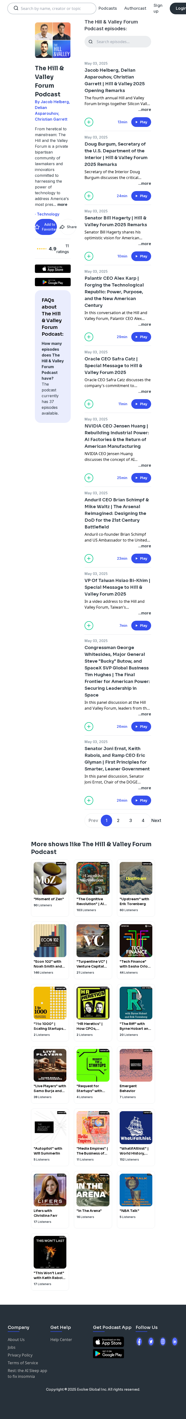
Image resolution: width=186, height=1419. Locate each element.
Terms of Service (23, 1362)
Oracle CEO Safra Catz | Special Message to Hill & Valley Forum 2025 (113, 365)
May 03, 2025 (96, 63)
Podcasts (107, 8)
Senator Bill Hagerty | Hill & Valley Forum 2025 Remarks (116, 221)
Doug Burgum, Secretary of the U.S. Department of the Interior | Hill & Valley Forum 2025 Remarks (116, 154)
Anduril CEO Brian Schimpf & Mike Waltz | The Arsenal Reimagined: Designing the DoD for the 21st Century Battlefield (117, 513)
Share (71, 227)
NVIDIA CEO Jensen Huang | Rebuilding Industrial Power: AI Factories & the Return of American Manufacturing (117, 436)
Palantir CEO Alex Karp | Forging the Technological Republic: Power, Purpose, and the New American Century (114, 292)
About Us (16, 1339)
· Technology (47, 214)
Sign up (158, 8)
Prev (93, 820)
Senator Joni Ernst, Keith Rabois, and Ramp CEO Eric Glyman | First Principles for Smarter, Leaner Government (117, 759)
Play (143, 122)
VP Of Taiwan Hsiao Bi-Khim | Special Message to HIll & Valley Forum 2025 (117, 587)
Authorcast (135, 8)
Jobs (12, 1347)
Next (156, 820)
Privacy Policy (20, 1355)
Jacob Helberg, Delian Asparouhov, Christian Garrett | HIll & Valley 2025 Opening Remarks (115, 80)
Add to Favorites (49, 226)
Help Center (61, 1339)
